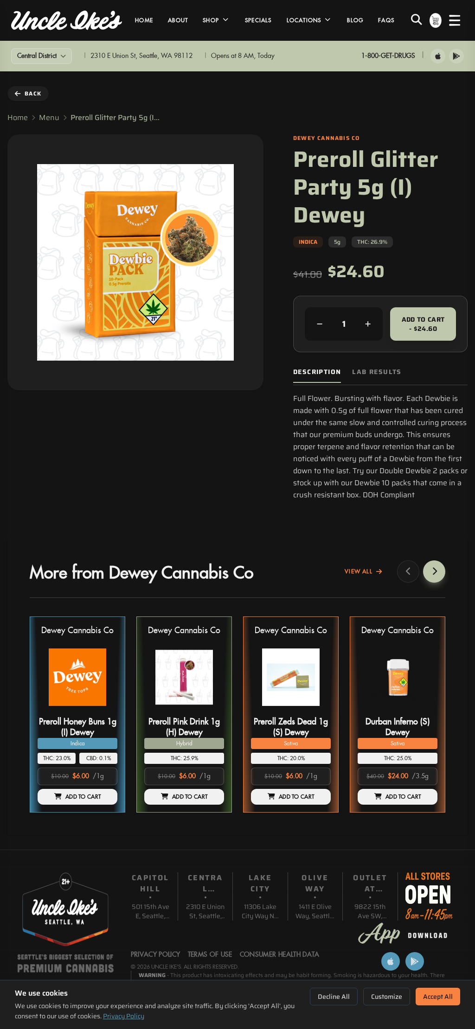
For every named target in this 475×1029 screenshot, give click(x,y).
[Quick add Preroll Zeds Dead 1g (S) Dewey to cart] (316, 709)
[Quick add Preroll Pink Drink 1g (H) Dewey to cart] (209, 709)
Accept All (438, 996)
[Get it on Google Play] (456, 56)
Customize (386, 996)
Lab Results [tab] (376, 372)
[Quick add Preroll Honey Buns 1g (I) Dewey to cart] (102, 709)
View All (358, 571)
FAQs (386, 20)
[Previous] (408, 571)
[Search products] (416, 20)
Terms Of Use (210, 955)
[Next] (434, 571)
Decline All (334, 996)
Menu (49, 117)
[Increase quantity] (367, 324)
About (178, 20)
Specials (258, 20)
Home (144, 20)
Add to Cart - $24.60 (423, 324)
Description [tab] (317, 372)
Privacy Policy (123, 1016)
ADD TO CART (83, 797)
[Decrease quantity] (319, 324)
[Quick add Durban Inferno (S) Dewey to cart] (422, 709)
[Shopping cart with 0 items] (436, 20)
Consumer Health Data (280, 955)
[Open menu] (454, 20)
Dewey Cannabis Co (77, 630)
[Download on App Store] (437, 56)
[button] (77, 714)
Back (33, 93)
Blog (355, 20)
